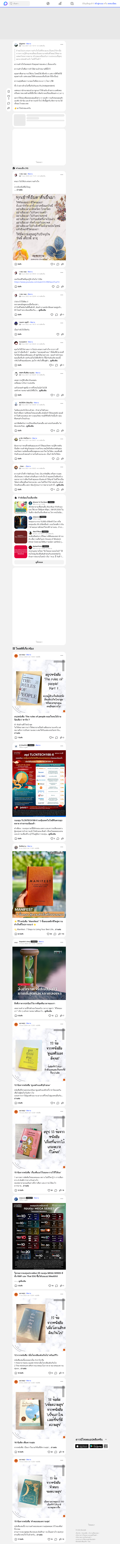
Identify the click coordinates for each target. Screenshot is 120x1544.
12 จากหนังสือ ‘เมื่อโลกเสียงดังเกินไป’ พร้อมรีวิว (36, 1355)
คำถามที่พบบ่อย (93, 1533)
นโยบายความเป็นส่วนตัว (83, 1537)
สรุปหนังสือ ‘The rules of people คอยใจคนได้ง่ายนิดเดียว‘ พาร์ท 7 (37, 718)
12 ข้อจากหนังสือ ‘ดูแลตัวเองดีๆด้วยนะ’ (32, 1085)
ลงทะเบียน (112, 3)
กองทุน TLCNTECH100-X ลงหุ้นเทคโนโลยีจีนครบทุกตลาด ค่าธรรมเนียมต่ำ (38, 822)
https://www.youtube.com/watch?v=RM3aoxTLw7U (37, 282)
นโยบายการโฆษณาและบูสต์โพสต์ (86, 1535)
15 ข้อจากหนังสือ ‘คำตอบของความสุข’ (32, 1521)
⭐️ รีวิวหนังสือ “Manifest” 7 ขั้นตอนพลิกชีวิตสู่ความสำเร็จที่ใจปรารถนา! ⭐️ (38, 923)
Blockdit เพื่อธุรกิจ (81, 1541)
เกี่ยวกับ (78, 1533)
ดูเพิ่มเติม (42, 310)
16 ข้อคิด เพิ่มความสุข (24, 1442)
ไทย (89, 1541)
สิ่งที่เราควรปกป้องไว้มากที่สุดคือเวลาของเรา (34, 1003)
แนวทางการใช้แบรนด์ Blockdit (85, 1539)
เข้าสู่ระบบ (99, 3)
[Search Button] (11, 3)
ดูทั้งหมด (39, 562)
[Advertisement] (60, 23)
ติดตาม (28, 44)
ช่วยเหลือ (84, 1533)
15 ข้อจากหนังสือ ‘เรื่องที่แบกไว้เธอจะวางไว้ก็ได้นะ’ (37, 1172)
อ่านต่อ (19, 189)
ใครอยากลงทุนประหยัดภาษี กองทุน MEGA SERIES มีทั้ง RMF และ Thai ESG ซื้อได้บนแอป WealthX (38, 1275)
